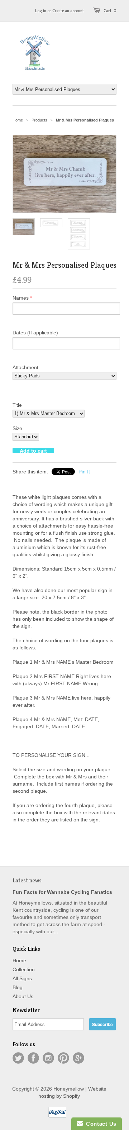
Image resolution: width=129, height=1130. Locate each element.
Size (17, 428)
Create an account (68, 10)
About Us (23, 996)
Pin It (84, 472)
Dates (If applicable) (35, 332)
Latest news (27, 880)
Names (21, 298)
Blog (18, 987)
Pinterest (63, 1058)
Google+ (78, 1058)
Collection (24, 969)
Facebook (33, 1058)
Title (17, 405)
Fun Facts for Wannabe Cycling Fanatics (62, 892)
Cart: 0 (110, 10)
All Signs (22, 978)
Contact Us (99, 1124)
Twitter (18, 1058)
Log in (40, 10)
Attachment (25, 367)
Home (19, 960)
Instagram (48, 1058)
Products (39, 120)
